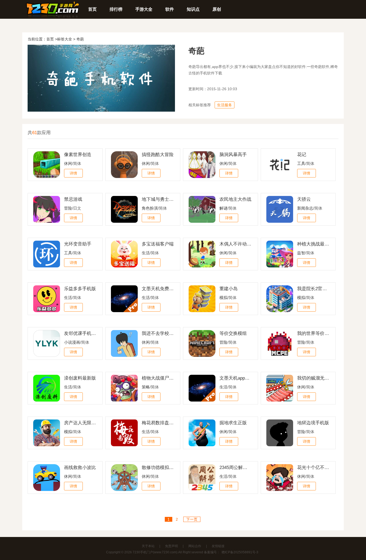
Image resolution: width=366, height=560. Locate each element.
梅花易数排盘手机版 (158, 422)
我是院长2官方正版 (313, 288)
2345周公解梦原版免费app (235, 467)
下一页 (191, 519)
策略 (146, 387)
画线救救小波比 (80, 467)
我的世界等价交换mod (313, 333)
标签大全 (64, 39)
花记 (301, 154)
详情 (73, 173)
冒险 (68, 208)
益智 (301, 253)
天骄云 (304, 199)
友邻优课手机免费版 (80, 333)
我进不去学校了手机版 (158, 333)
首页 (92, 9)
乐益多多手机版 (80, 288)
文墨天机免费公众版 (158, 288)
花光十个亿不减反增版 (313, 467)
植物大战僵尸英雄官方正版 (158, 378)
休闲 (68, 163)
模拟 (223, 297)
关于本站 (148, 546)
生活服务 (224, 105)
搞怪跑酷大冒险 (158, 154)
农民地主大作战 (235, 199)
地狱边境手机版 (313, 422)
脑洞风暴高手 (233, 154)
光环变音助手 (77, 244)
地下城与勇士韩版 (158, 199)
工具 (301, 163)
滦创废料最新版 (80, 378)
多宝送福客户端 (158, 244)
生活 (146, 253)
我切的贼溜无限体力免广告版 (313, 378)
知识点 (193, 9)
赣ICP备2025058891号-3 (240, 552)
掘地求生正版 (233, 422)
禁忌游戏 (73, 199)
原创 (216, 9)
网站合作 (194, 546)
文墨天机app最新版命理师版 (235, 378)
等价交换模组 (233, 333)
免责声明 (171, 546)
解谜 (223, 208)
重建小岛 (228, 288)
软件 (169, 9)
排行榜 (116, 9)
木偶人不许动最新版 (235, 244)
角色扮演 (150, 208)
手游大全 (143, 9)
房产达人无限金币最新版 (80, 422)
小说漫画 (72, 342)
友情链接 (218, 546)
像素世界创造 (77, 154)
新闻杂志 (305, 208)
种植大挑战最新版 (313, 244)
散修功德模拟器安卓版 (158, 467)
